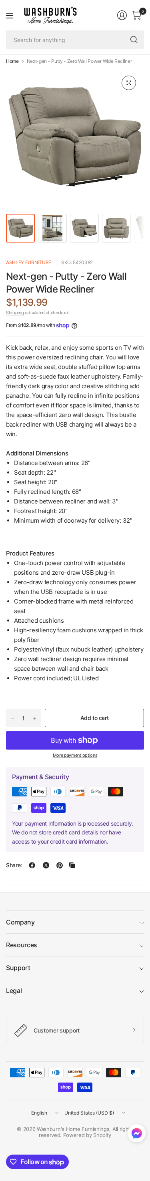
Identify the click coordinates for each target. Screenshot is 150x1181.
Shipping (15, 312)
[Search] (134, 39)
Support (18, 968)
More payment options (75, 755)
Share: (14, 865)
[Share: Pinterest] (59, 865)
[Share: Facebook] (32, 865)
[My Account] (122, 15)
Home (12, 61)
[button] (137, 1135)
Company (20, 922)
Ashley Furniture (28, 262)
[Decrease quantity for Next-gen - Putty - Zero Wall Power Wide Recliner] (12, 718)
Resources (21, 945)
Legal (14, 991)
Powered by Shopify (87, 1135)
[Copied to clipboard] (72, 865)
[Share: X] (46, 865)
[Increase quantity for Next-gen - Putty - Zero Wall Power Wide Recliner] (34, 718)
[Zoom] (129, 83)
